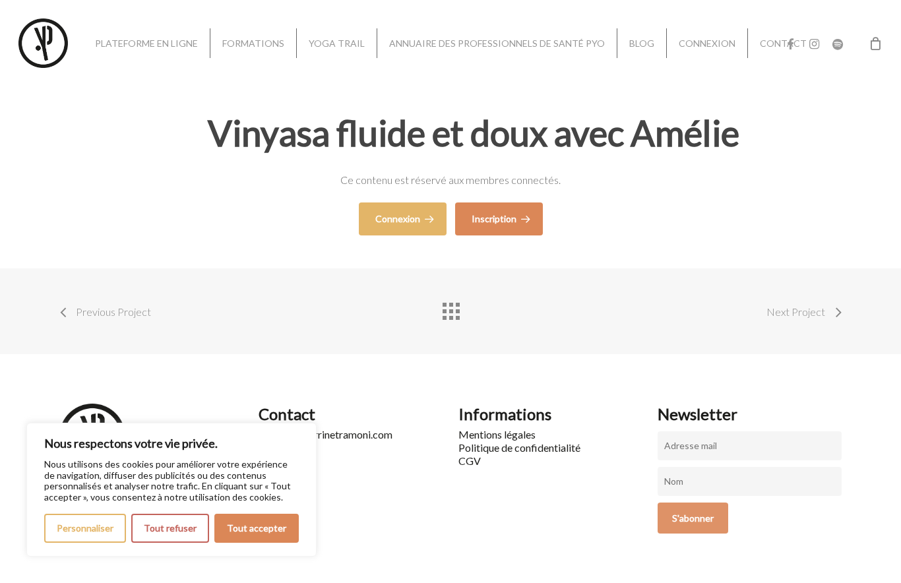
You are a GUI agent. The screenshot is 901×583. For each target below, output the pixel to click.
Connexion (397, 218)
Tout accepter (256, 528)
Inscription (494, 218)
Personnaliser (85, 528)
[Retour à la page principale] (450, 308)
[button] (876, 7)
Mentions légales (497, 434)
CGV (469, 460)
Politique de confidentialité (519, 447)
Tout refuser (170, 528)
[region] (171, 490)
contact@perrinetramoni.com (325, 434)
